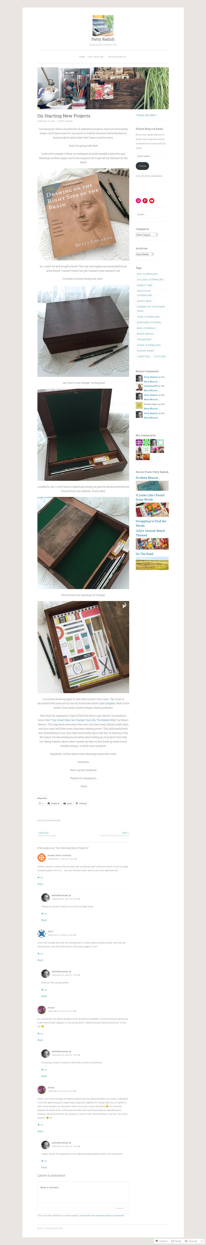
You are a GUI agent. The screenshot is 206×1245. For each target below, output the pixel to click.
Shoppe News (145, 350)
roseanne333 (150, 385)
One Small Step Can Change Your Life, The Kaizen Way (84, 720)
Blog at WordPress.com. (50, 1228)
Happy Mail (144, 301)
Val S (50, 931)
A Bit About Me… (96, 57)
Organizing (54, 820)
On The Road (144, 554)
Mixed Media (145, 333)
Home (82, 57)
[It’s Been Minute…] (152, 490)
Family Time (144, 285)
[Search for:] (150, 214)
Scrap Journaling (149, 345)
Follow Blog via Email (149, 128)
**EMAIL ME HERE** (146, 115)
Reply (40, 883)
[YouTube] (151, 200)
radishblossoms (60, 895)
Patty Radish (103, 39)
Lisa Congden (107, 703)
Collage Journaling (150, 279)
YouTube (160, 356)
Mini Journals (146, 328)
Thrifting (143, 356)
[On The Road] (152, 569)
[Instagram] (138, 200)
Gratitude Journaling (144, 293)
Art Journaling (147, 273)
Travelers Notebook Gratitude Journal (114, 834)
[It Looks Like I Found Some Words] (152, 516)
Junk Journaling (148, 316)
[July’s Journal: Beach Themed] (152, 548)
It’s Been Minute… (148, 478)
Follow (142, 165)
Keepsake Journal (149, 322)
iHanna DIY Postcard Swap (151, 308)
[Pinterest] (145, 200)
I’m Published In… (117, 57)
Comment (119, 1208)
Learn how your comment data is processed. (101, 1215)
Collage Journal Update (46, 834)
